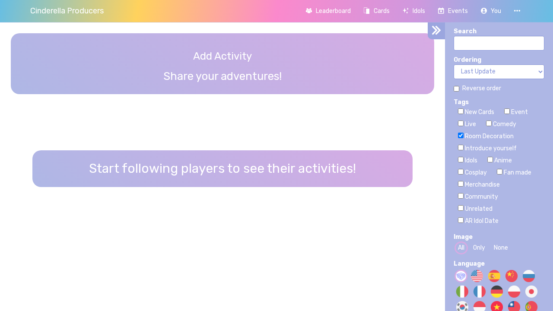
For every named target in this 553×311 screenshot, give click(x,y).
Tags (461, 102)
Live (470, 124)
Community (481, 196)
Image (463, 237)
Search (465, 31)
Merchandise (482, 184)
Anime (502, 160)
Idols (470, 160)
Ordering (467, 59)
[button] (491, 11)
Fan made (516, 172)
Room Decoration (489, 136)
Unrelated (478, 209)
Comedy (504, 124)
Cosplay (475, 172)
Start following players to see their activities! (222, 168)
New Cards (479, 112)
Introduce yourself (490, 148)
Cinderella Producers (67, 11)
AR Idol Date (481, 221)
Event (519, 112)
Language (469, 263)
